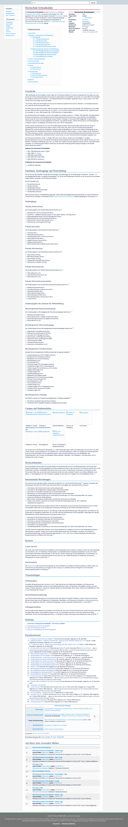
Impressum (56, 824)
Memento (53, 648)
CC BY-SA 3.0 (58, 752)
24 (97, 613)
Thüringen (85, 19)
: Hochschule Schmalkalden (39, 623)
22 (45, 589)
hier (16, 819)
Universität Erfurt (49, 708)
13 (71, 311)
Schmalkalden (88, 17)
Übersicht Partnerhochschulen (36, 627)
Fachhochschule (53, 12)
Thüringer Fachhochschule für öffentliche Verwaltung (75, 716)
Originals (61, 648)
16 (70, 397)
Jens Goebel (37, 153)
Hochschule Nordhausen (82, 714)
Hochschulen (59, 16)
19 (53, 534)
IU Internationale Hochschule (75, 720)
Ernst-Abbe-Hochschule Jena (66, 714)
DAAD (64, 533)
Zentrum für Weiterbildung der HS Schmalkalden (41, 629)
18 (82, 482)
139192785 (60, 737)
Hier (23, 819)
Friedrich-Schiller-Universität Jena (82, 708)
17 (95, 473)
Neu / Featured (10, 15)
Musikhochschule (38, 725)
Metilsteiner (45, 752)
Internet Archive (85, 648)
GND (42, 737)
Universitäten (39, 709)
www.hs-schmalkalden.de (89, 32)
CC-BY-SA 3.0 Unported (73, 816)
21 (48, 569)
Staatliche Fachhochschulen (35, 715)
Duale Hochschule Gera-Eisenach (54, 729)
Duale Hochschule (38, 729)
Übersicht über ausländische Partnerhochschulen (45, 681)
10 (62, 251)
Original (62, 676)
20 (48, 557)
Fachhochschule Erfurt (51, 714)
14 (73, 328)
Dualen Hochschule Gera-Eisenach (64, 196)
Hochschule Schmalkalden (40, 768)
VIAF (54, 737)
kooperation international (38, 685)
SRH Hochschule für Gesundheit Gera (55, 720)
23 (92, 601)
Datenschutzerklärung (68, 824)
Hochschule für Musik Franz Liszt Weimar (56, 725)
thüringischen (29, 14)
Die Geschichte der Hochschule (40, 648)
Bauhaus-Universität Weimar (52, 710)
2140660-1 (48, 737)
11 (63, 269)
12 (69, 284)
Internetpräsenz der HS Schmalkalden (38, 626)
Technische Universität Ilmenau (63, 708)
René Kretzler (46, 766)
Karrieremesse (32, 566)
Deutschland (85, 21)
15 (70, 351)
